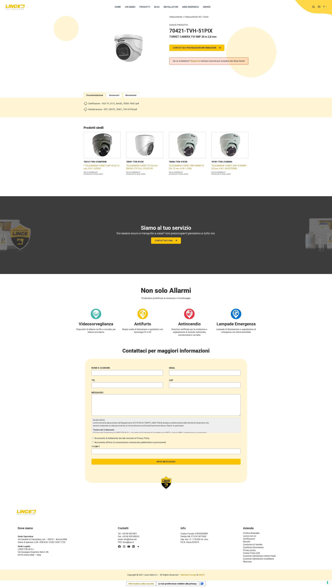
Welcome (247, 561)
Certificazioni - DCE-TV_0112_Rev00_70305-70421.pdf (113, 103)
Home (118, 7)
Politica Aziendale (251, 533)
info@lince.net (130, 539)
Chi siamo (130, 7)
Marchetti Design (188, 575)
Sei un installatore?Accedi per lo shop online (93, 173)
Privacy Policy (143, 438)
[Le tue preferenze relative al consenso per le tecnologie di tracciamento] (327, 582)
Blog (157, 7)
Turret (205, 17)
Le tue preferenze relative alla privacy (177, 583)
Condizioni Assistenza (253, 547)
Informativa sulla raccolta (141, 583)
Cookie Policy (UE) (251, 553)
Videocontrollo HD (193, 17)
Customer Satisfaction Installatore (258, 559)
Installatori (171, 7)
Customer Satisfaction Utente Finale (259, 556)
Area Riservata (190, 7)
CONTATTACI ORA (164, 240)
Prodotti (145, 7)
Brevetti (246, 541)
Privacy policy (249, 550)
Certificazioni (249, 539)
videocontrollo (176, 17)
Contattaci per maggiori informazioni (194, 48)
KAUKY (201, 575)
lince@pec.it (128, 542)
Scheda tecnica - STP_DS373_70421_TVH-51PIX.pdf (112, 109)
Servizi (206, 7)
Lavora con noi (249, 536)
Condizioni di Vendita (252, 544)
